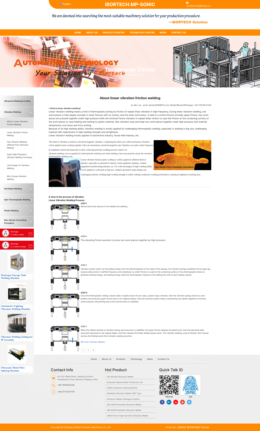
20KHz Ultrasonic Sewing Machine (121, 388)
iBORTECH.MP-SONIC (130, 4)
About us (92, 32)
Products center (113, 32)
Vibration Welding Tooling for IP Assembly (17, 338)
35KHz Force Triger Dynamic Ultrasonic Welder (127, 415)
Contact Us (178, 32)
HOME (77, 32)
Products (120, 359)
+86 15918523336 (66, 385)
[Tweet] (189, 402)
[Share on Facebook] (162, 402)
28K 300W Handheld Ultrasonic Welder (123, 404)
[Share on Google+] (169, 402)
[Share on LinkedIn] (175, 402)
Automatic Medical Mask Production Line (124, 382)
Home (119, 74)
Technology (136, 359)
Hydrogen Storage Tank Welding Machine (13, 276)
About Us (106, 359)
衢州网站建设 (193, 427)
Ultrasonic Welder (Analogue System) (123, 399)
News (163, 32)
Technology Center (142, 32)
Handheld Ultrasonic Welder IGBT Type (123, 393)
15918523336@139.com (198, 6)
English (66, 4)
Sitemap (205, 427)
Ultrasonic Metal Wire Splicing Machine (13, 369)
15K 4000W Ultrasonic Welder (119, 377)
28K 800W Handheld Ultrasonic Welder (123, 410)
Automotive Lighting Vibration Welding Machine (15, 307)
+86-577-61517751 (66, 392)
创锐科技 (182, 427)
